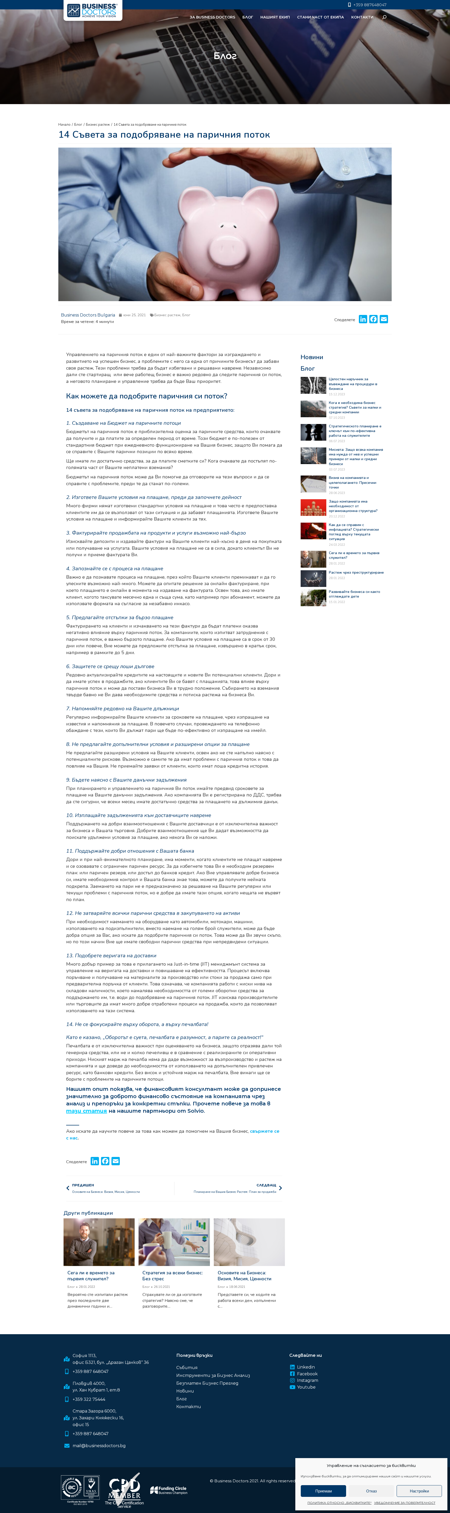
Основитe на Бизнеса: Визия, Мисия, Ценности (244, 1276)
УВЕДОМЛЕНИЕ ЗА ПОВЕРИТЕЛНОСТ (404, 1503)
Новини (185, 1391)
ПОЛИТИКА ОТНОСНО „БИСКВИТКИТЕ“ (340, 1503)
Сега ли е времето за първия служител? (91, 1276)
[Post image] (99, 1242)
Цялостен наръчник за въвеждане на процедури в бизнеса (353, 384)
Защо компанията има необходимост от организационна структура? (354, 506)
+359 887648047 (369, 4)
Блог (186, 315)
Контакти (188, 1406)
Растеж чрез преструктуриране (356, 572)
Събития (187, 1367)
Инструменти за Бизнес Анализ (213, 1375)
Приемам (323, 1491)
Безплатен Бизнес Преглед (207, 1383)
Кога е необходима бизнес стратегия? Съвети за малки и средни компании (355, 407)
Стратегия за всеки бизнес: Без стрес (172, 1276)
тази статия (86, 1111)
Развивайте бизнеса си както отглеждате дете (354, 594)
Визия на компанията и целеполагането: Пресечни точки (352, 482)
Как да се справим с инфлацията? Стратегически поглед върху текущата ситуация (354, 532)
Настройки (419, 1491)
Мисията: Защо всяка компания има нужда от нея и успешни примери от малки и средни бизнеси (356, 456)
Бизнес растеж (167, 315)
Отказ (371, 1491)
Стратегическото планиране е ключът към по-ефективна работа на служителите (355, 431)
